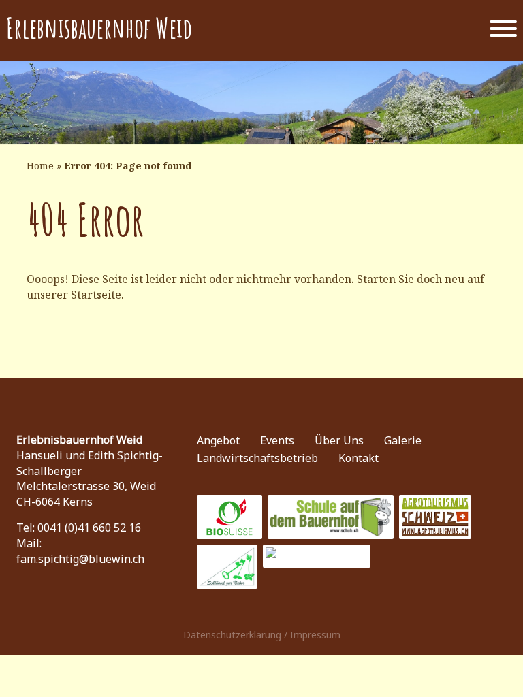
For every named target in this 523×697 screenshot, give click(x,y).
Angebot (218, 440)
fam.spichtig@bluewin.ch (80, 558)
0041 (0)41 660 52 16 (89, 527)
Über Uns (339, 440)
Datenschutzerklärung (232, 634)
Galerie (403, 440)
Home (40, 165)
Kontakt (358, 458)
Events (277, 440)
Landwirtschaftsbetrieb (257, 458)
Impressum (315, 634)
